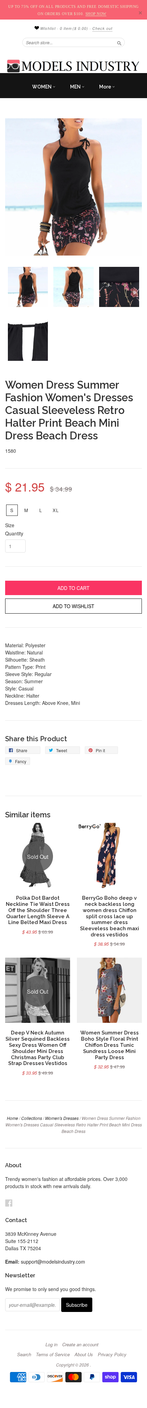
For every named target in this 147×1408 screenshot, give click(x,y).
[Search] (119, 42)
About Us (84, 1354)
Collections (31, 1118)
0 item (74, 28)
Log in (51, 1344)
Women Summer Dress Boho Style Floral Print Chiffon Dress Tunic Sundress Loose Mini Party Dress (109, 1045)
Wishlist (47, 28)
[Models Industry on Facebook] (9, 1203)
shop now (95, 14)
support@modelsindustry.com (53, 1261)
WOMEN (42, 87)
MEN (76, 87)
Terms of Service (53, 1354)
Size (9, 525)
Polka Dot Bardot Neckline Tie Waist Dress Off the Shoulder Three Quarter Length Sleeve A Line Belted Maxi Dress (38, 910)
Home (12, 1118)
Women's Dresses (62, 1118)
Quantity (14, 533)
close (140, 12)
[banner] (73, 66)
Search (24, 1354)
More (105, 87)
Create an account (80, 1344)
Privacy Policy (112, 1354)
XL (56, 510)
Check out (102, 28)
